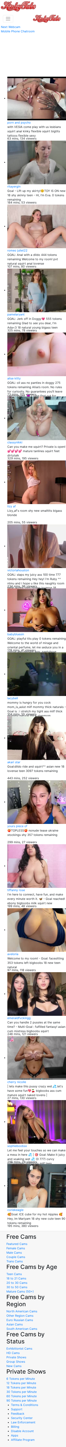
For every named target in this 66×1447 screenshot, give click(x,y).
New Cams (13, 1366)
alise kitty (14, 378)
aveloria (12, 954)
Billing (15, 1426)
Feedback (17, 1413)
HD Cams (13, 1353)
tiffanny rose (16, 890)
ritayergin (14, 186)
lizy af (11, 506)
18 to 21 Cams (16, 1278)
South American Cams (21, 1329)
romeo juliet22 (17, 250)
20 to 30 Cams (16, 1283)
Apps (14, 1435)
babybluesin (15, 634)
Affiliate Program (23, 1440)
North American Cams (21, 1311)
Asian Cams (14, 1324)
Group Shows (15, 1361)
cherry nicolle (16, 1082)
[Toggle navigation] (8, 18)
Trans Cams (14, 1261)
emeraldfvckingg (19, 1018)
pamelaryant (16, 314)
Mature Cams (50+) (20, 1291)
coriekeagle (15, 1210)
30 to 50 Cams (16, 1287)
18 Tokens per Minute (21, 1387)
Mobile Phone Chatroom (18, 31)
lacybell (12, 698)
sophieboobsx (17, 1146)
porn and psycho (19, 122)
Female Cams (15, 1248)
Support (16, 1409)
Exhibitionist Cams (19, 1348)
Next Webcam (10, 27)
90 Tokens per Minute (21, 1400)
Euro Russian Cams (19, 1320)
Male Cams (14, 1252)
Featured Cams (16, 1244)
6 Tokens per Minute (20, 1378)
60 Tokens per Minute (21, 1396)
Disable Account (22, 1431)
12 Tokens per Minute (21, 1383)
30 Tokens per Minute (21, 1392)
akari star (13, 762)
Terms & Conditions (24, 1405)
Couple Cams (15, 1257)
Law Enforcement (23, 1422)
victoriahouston (18, 570)
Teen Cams (14, 1274)
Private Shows (16, 1357)
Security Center (22, 1418)
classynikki (14, 442)
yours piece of (17, 826)
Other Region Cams (19, 1315)
